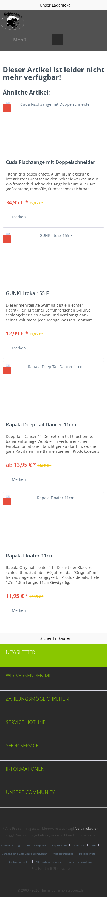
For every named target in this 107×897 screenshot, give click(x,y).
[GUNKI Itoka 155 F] (53, 257)
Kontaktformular (19, 862)
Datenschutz (87, 854)
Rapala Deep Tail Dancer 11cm (41, 425)
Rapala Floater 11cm (30, 556)
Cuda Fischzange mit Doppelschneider (50, 162)
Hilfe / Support (36, 845)
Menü (19, 40)
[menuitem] (14, 39)
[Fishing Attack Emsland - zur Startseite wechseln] (13, 21)
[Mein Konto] (84, 39)
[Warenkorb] (98, 39)
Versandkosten (86, 828)
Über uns (79, 845)
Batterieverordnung (80, 862)
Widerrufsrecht (63, 854)
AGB (93, 845)
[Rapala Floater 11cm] (53, 520)
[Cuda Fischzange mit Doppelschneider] (53, 126)
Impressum (59, 845)
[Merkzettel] (71, 39)
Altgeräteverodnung (48, 862)
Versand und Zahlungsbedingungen (24, 854)
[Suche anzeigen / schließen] (57, 39)
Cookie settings (11, 845)
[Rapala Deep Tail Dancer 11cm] (53, 388)
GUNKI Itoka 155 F (27, 293)
